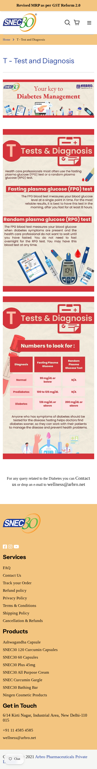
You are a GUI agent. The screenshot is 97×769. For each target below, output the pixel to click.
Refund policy (15, 590)
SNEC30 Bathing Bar (20, 687)
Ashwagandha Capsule (22, 642)
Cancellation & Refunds (23, 620)
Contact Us (12, 575)
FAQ (6, 568)
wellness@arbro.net (66, 484)
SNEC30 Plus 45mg (19, 665)
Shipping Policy (16, 613)
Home (6, 39)
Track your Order (17, 583)
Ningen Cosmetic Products (25, 695)
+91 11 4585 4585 (18, 730)
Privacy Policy (15, 598)
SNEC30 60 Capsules (20, 657)
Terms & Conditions (19, 605)
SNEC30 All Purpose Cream (26, 672)
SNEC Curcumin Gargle (22, 680)
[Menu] (89, 22)
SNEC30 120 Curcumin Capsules (30, 649)
